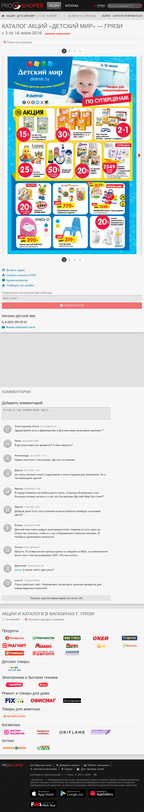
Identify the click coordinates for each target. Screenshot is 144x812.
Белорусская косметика (43, 732)
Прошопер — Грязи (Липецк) (22, 5)
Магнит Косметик (14, 732)
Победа (14, 653)
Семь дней (100, 732)
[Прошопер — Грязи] (3, 16)
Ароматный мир (100, 645)
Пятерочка (14, 638)
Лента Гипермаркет (129, 638)
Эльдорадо (14, 684)
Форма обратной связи (20, 327)
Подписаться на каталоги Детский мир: (27, 292)
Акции (54, 5)
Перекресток (43, 638)
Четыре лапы (14, 716)
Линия (72, 653)
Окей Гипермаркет (100, 638)
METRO (72, 638)
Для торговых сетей (92, 769)
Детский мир (26, 16)
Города (68, 769)
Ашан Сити (72, 645)
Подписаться (73, 305)
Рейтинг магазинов (98, 765)
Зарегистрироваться (127, 16)
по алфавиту (13, 619)
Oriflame (72, 732)
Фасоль (129, 645)
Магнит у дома (14, 645)
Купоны (71, 5)
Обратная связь (42, 765)
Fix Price (14, 700)
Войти (106, 16)
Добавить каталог (69, 765)
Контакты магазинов (45, 769)
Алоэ (43, 748)
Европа (43, 653)
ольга (18, 569)
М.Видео (43, 684)
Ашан (43, 645)
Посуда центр (72, 700)
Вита (14, 748)
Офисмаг (43, 700)
